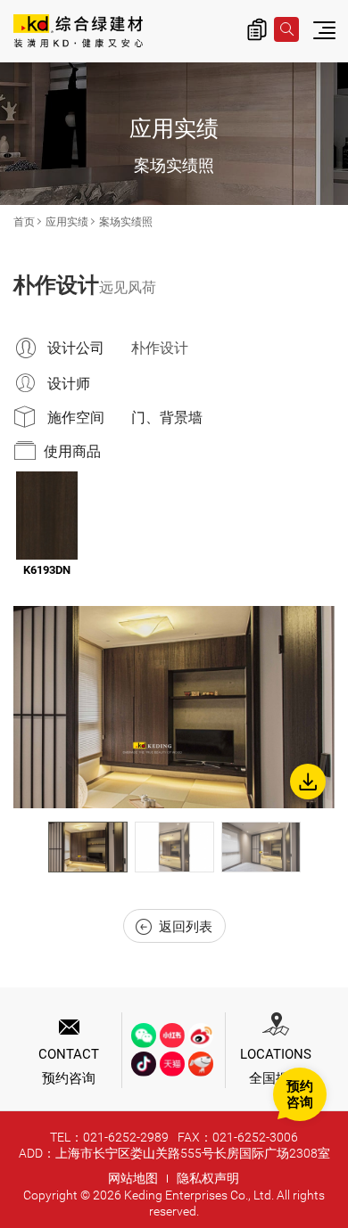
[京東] (200, 1064)
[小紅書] (172, 1035)
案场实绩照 (126, 222)
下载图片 (308, 781)
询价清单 (256, 29)
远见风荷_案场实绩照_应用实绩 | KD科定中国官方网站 (78, 32)
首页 (24, 222)
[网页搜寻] (286, 29)
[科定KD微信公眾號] (143, 1035)
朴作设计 (159, 348)
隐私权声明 (208, 1178)
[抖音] (143, 1064)
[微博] (200, 1035)
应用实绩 (67, 222)
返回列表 (185, 927)
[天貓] (172, 1064)
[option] (174, 707)
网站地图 (133, 1178)
